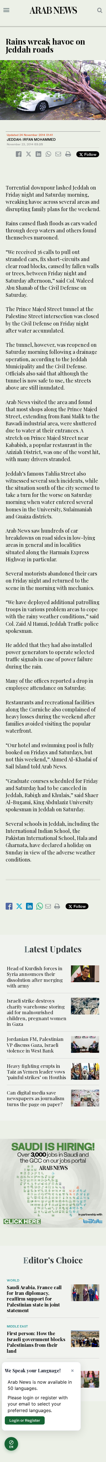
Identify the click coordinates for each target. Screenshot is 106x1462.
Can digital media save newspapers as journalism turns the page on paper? (35, 1098)
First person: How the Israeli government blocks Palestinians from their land (36, 1342)
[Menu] (6, 10)
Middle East (17, 1326)
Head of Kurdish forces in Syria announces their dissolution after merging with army (35, 977)
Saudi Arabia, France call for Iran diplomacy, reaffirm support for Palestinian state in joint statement (34, 1299)
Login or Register (24, 1420)
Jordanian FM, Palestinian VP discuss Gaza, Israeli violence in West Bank (35, 1045)
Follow (89, 154)
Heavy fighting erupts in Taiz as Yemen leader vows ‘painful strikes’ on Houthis (36, 1072)
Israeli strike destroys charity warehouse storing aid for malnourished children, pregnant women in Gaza (36, 1012)
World (13, 1280)
